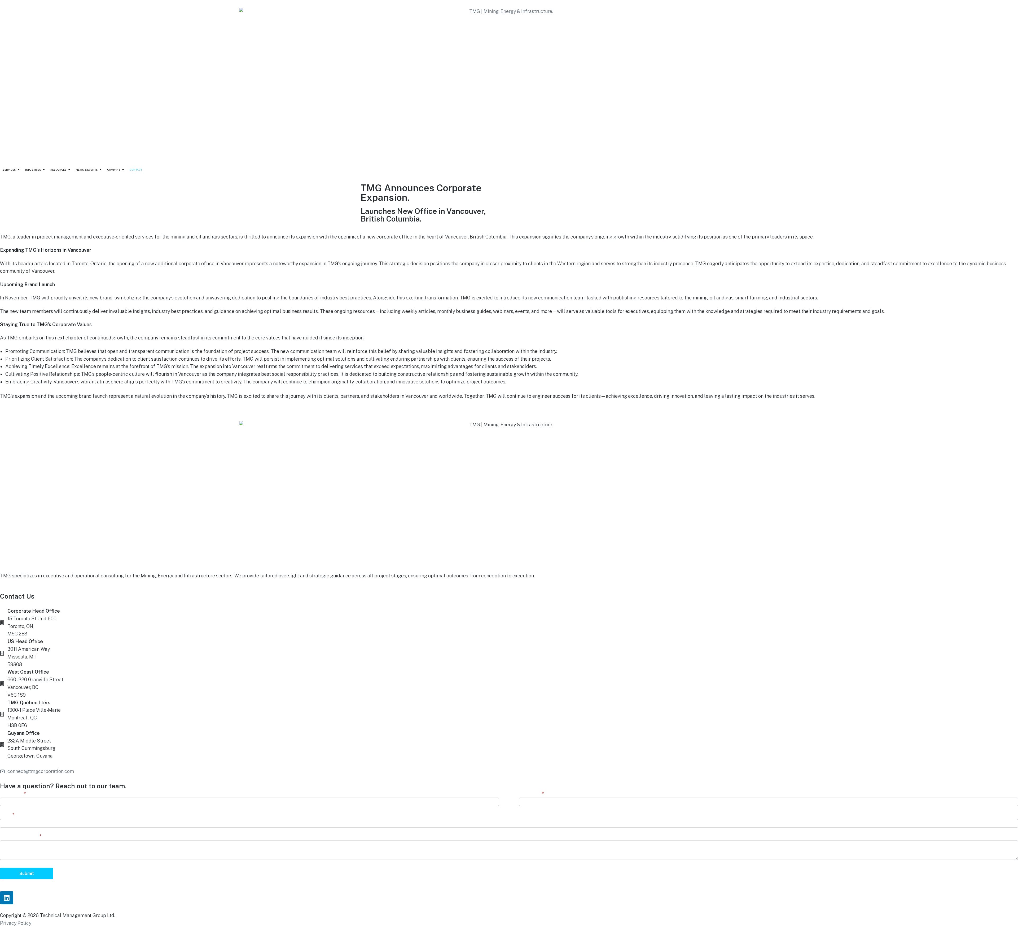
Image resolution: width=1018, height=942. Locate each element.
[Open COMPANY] (123, 170)
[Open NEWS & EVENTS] (100, 170)
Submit (26, 873)
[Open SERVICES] (18, 170)
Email (7, 814)
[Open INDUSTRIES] (43, 170)
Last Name (531, 793)
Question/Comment (21, 836)
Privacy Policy (15, 923)
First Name (13, 793)
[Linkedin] (6, 897)
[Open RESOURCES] (69, 170)
